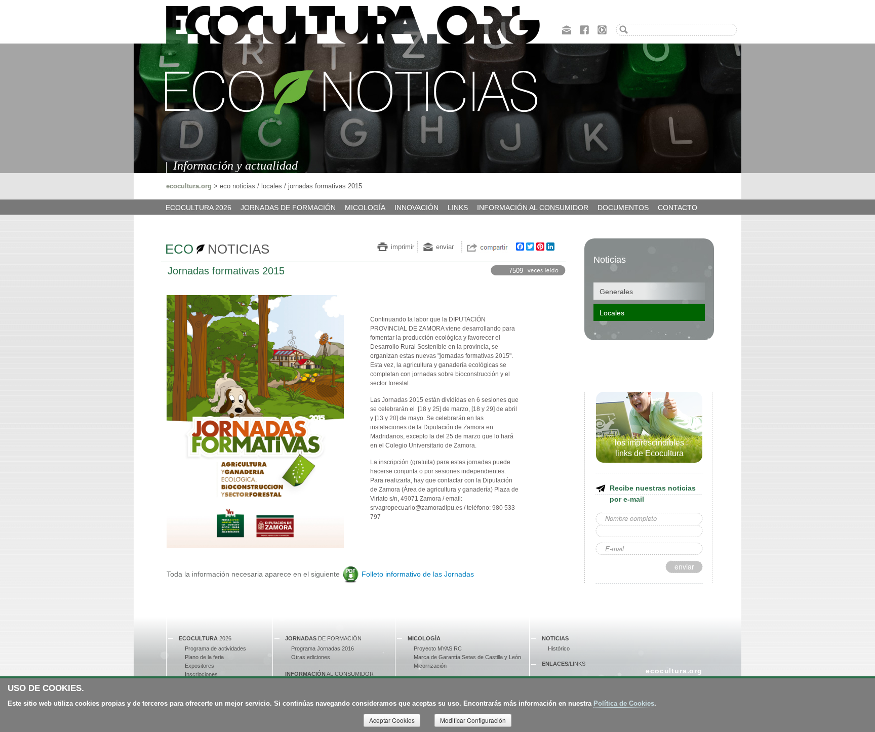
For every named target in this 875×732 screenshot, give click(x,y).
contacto (677, 208)
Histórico (559, 648)
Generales (616, 292)
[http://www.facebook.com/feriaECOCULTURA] (584, 29)
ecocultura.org (189, 186)
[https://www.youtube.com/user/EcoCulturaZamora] (602, 29)
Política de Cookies (623, 703)
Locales (612, 313)
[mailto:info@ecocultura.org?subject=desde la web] (566, 29)
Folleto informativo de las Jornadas (418, 574)
